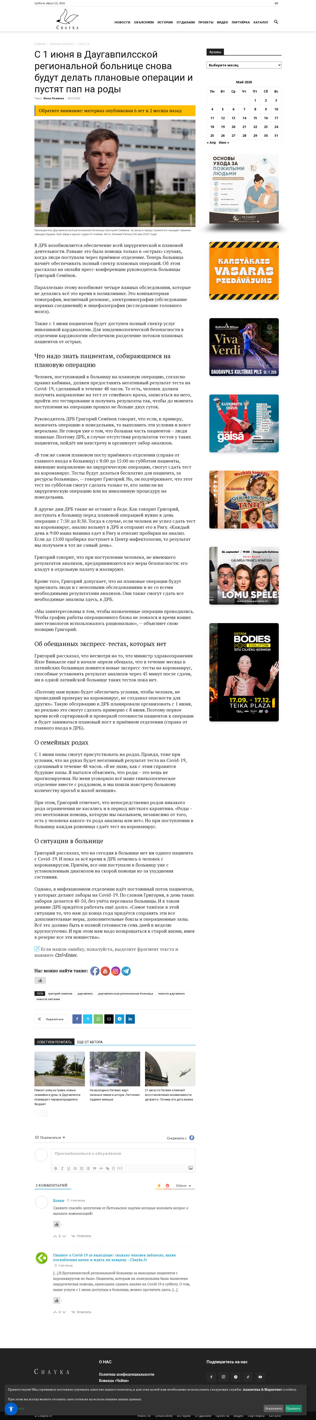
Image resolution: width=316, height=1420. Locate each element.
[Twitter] (87, 1019)
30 (266, 135)
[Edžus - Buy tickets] (244, 423)
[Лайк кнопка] (40, 980)
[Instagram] (223, 1377)
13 (233, 118)
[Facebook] (77, 1019)
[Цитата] (94, 1168)
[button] (276, 22)
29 (255, 135)
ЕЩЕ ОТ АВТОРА (90, 1042)
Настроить (16, 1408)
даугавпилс (85, 993)
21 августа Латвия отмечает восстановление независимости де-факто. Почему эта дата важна (169, 1094)
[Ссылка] (107, 1168)
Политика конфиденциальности (126, 1374)
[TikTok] (248, 1377)
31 (276, 135)
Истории (165, 22)
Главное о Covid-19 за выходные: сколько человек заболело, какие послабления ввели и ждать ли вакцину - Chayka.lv (114, 1257)
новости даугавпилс (171, 993)
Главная (40, 44)
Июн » (224, 142)
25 (212, 135)
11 (212, 118)
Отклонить (273, 1408)
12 (223, 118)
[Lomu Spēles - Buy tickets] (244, 576)
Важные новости (61, 44)
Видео (222, 22)
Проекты (205, 22)
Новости (122, 22)
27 (233, 135)
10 (276, 109)
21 (244, 126)
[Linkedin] (130, 1019)
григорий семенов (60, 993)
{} (113, 1168)
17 (276, 118)
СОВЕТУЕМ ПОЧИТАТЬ (54, 1042)
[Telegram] (119, 1019)
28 (244, 135)
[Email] (109, 1019)
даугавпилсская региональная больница (125, 993)
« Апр (211, 142)
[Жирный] (56, 1168)
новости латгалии (48, 999)
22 (255, 126)
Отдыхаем (186, 22)
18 (212, 126)
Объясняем (144, 22)
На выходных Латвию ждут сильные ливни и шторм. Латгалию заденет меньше (115, 1094)
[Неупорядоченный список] (88, 1168)
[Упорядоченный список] (81, 1168)
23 (266, 126)
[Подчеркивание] (68, 1168)
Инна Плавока (53, 98)
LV (276, 3)
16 (266, 118)
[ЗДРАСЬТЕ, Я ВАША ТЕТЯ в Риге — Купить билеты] (244, 499)
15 (255, 118)
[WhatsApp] (98, 1019)
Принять (293, 1408)
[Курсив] (62, 1168)
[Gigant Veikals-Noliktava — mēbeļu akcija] (244, 271)
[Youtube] (260, 1377)
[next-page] (45, 1113)
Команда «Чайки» (114, 1380)
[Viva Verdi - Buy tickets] (244, 347)
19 (223, 126)
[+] (120, 1168)
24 (276, 126)
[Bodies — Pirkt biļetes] (244, 672)
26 (223, 135)
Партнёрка (241, 22)
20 (233, 126)
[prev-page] (37, 1113)
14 (244, 118)
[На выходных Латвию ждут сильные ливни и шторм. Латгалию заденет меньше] (115, 1069)
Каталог (261, 22)
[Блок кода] (101, 1168)
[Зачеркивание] (75, 1168)
